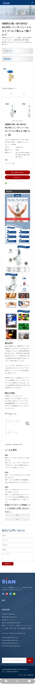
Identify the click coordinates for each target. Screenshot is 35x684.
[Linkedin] (10, 594)
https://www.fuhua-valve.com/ (11, 622)
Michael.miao (6, 646)
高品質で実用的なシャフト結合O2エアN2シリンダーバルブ (10, 88)
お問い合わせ (18, 172)
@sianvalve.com (15, 646)
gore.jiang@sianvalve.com (10, 640)
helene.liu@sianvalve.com (10, 637)
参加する (7, 564)
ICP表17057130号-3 (12, 672)
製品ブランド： (9, 150)
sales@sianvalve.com (10, 617)
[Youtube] (7, 594)
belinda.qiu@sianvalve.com (10, 643)
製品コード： (9, 152)
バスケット (17, 177)
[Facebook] (3, 594)
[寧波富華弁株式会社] (10, 580)
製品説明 (9, 191)
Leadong (30, 675)
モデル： (7, 147)
